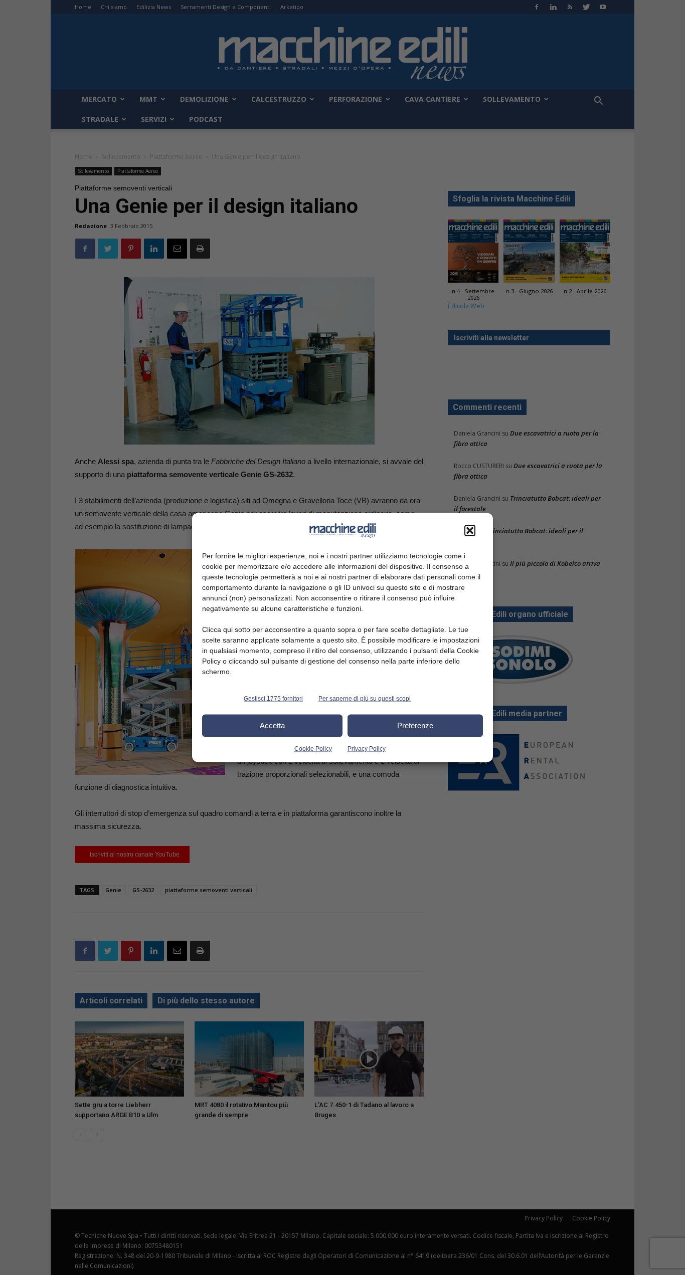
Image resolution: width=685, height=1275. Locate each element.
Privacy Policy (367, 748)
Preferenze (415, 725)
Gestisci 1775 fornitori (273, 698)
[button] (470, 530)
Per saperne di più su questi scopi (364, 698)
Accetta (272, 725)
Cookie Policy (313, 748)
